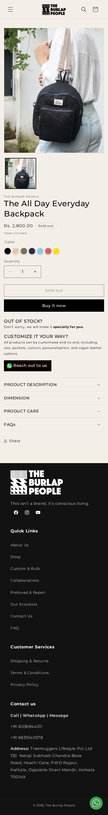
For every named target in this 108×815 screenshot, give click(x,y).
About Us (19, 545)
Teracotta (48, 251)
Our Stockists (23, 604)
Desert (15, 251)
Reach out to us (30, 365)
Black (7, 251)
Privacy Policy (24, 684)
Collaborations (24, 580)
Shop (15, 556)
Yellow (56, 251)
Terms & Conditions (29, 672)
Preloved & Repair (28, 592)
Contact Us (21, 616)
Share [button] (14, 440)
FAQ (14, 628)
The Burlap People (60, 805)
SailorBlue (32, 251)
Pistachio (24, 251)
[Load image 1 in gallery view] (20, 173)
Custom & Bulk (25, 568)
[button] (10, 9)
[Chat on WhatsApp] (96, 803)
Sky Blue (40, 251)
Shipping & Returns (29, 661)
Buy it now (54, 305)
